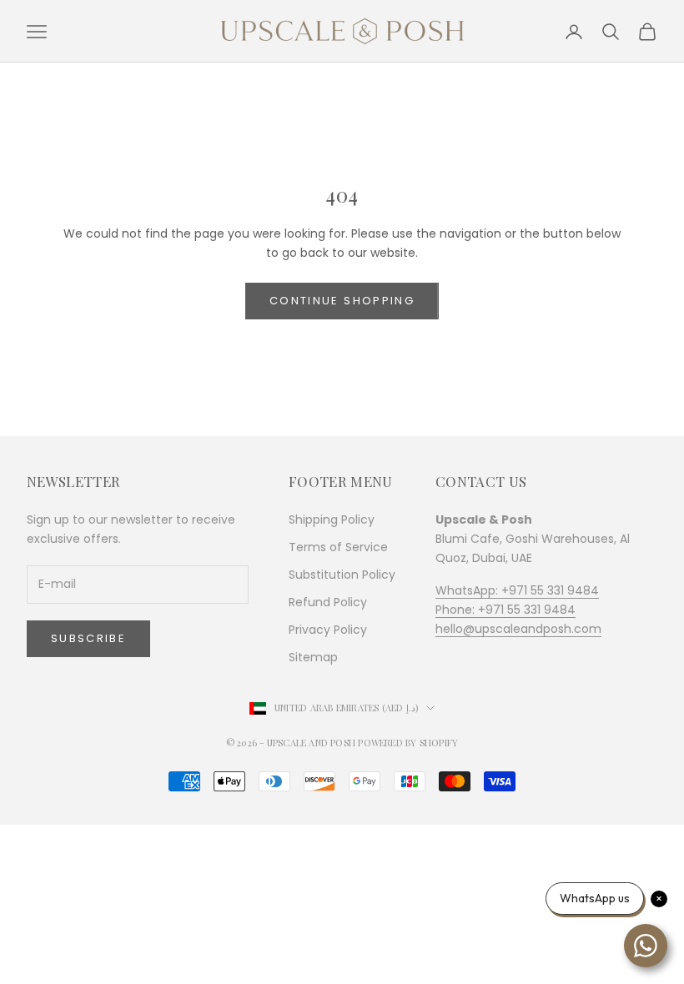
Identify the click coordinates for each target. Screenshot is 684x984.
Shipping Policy (332, 519)
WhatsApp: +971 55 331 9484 (517, 590)
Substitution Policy (342, 574)
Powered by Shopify (408, 742)
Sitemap (313, 657)
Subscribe (88, 638)
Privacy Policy (328, 629)
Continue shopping (342, 301)
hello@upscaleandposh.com (518, 628)
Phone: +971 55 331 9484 (505, 609)
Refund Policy (328, 602)
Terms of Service (338, 547)
